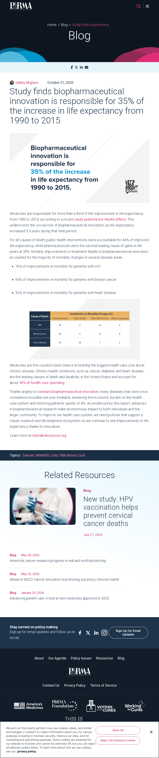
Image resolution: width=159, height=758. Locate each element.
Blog (64, 25)
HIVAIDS (42, 455)
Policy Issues (81, 658)
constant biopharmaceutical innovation (68, 392)
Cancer (28, 455)
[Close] (151, 731)
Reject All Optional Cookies (118, 740)
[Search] (139, 6)
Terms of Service (103, 685)
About (39, 658)
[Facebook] (72, 67)
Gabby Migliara (27, 83)
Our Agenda (57, 658)
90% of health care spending (41, 383)
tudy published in (100, 219)
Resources (104, 658)
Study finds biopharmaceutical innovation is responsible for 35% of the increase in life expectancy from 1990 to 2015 (92, 25)
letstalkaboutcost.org (49, 435)
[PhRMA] (21, 6)
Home (52, 25)
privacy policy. (27, 751)
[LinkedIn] (81, 67)
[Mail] (86, 67)
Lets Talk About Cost (68, 455)
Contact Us (51, 685)
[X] (76, 67)
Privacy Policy (75, 685)
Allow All (117, 730)
